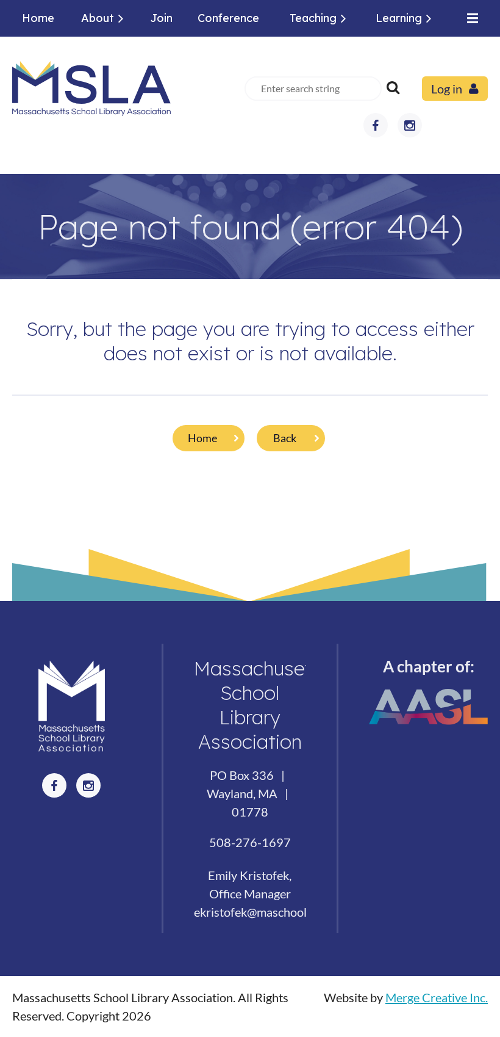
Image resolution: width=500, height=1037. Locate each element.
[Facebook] (375, 125)
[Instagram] (410, 125)
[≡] (469, 18)
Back (284, 438)
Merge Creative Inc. (436, 997)
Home (202, 438)
